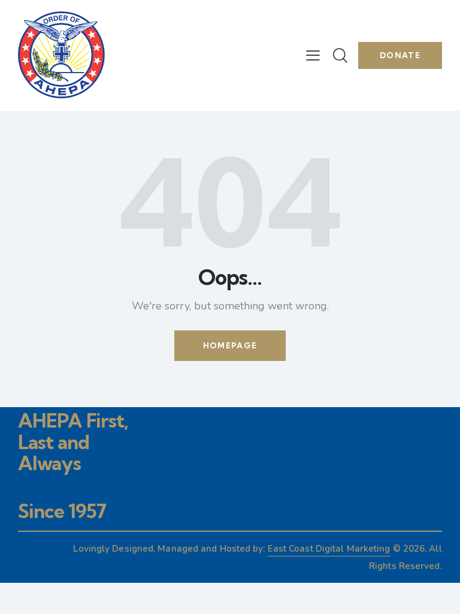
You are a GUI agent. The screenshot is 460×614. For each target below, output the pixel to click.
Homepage (230, 345)
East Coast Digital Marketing (329, 549)
